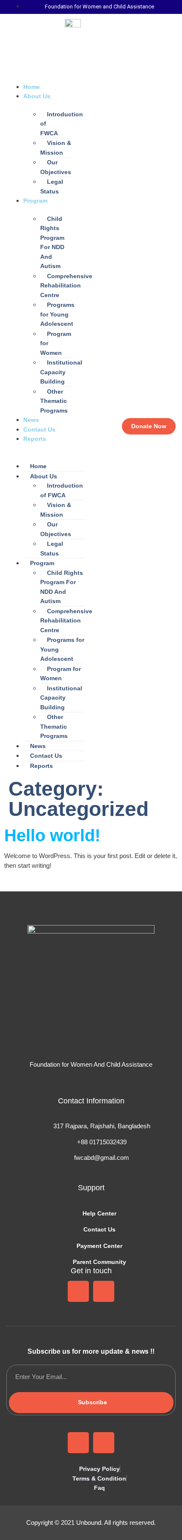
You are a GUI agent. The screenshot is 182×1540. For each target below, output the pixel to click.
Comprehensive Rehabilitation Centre (66, 285)
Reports (34, 438)
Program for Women (55, 343)
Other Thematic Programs (54, 401)
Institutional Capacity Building (61, 372)
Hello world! (52, 835)
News (31, 419)
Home (31, 86)
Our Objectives (55, 167)
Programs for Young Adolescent (57, 314)
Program (35, 200)
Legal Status (51, 186)
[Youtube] (103, 1291)
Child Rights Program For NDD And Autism (52, 242)
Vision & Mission (55, 148)
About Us (36, 96)
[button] (45, 448)
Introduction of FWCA (61, 124)
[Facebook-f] (78, 1291)
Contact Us (39, 429)
